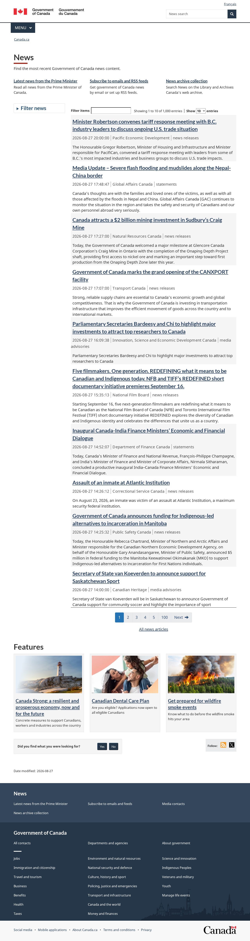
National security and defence (110, 868)
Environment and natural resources (114, 858)
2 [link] (129, 618)
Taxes (18, 913)
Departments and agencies (108, 843)
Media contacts (173, 804)
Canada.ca (21, 39)
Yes (102, 746)
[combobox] (201, 14)
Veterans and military (178, 877)
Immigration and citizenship (34, 868)
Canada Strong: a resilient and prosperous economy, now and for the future (48, 707)
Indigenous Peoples (176, 868)
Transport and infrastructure (109, 895)
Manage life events (176, 895)
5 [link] (155, 618)
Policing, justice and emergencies (112, 886)
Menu (21, 27)
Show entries (202, 111)
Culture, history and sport (107, 877)
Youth (166, 886)
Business (20, 886)
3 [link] (138, 618)
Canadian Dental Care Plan (120, 701)
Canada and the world (104, 904)
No (114, 746)
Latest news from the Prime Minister (45, 81)
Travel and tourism (28, 877)
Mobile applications (52, 930)
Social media (23, 930)
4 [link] (147, 618)
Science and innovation (179, 858)
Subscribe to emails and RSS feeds (119, 81)
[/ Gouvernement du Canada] (49, 12)
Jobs (17, 858)
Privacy (146, 930)
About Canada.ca (84, 930)
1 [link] (121, 618)
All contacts (22, 843)
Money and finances (103, 913)
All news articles (153, 629)
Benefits (20, 895)
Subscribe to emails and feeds (110, 804)
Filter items (80, 110)
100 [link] (166, 618)
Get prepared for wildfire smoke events (194, 704)
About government (176, 843)
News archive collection (186, 81)
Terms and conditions (119, 930)
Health (18, 904)
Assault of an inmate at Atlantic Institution (121, 482)
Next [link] (178, 617)
